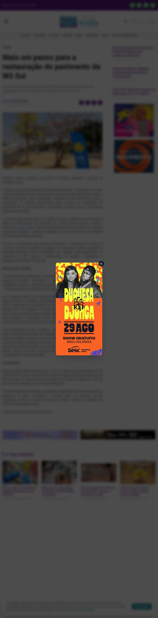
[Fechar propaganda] (101, 264)
